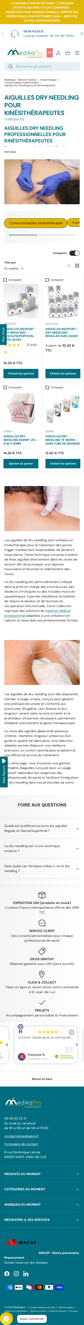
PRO (50, 52)
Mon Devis (3, 334)
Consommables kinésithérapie (21, 82)
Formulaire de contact (21, 1144)
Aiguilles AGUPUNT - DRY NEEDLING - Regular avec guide (61, 332)
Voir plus (10, 152)
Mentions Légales (66, 1307)
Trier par (10, 262)
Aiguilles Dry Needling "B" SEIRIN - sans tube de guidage (62, 439)
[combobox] (42, 66)
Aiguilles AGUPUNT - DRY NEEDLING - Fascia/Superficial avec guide (19, 334)
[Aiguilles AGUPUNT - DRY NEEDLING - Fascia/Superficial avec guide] (20, 301)
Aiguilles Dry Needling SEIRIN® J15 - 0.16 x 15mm (20, 439)
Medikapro (20, 1307)
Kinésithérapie (48, 80)
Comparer (60, 253)
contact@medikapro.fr (21, 1136)
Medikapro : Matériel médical (20, 80)
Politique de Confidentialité (15, 1311)
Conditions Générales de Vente (42, 1307)
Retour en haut (42, 1079)
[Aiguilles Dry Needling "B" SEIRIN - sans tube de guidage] (62, 408)
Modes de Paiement (58, 1311)
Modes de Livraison (38, 1311)
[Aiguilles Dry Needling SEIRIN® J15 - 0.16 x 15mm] (20, 408)
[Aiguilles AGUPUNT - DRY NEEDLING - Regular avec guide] (62, 301)
